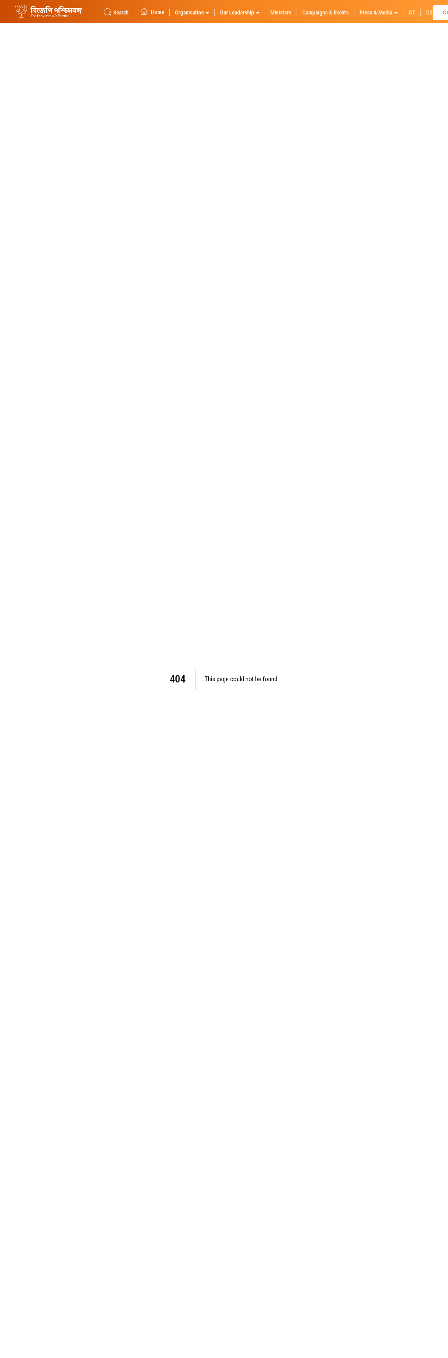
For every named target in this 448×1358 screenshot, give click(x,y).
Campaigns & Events (325, 12)
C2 (429, 12)
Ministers (280, 12)
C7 (412, 12)
